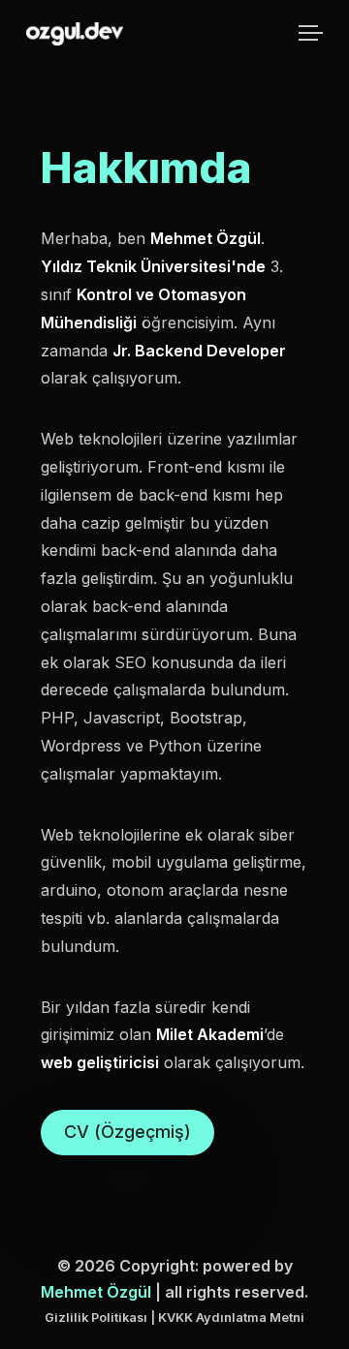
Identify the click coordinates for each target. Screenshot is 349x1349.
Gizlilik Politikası (96, 1317)
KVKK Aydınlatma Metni (231, 1317)
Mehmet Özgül (96, 1292)
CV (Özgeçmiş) (127, 1131)
